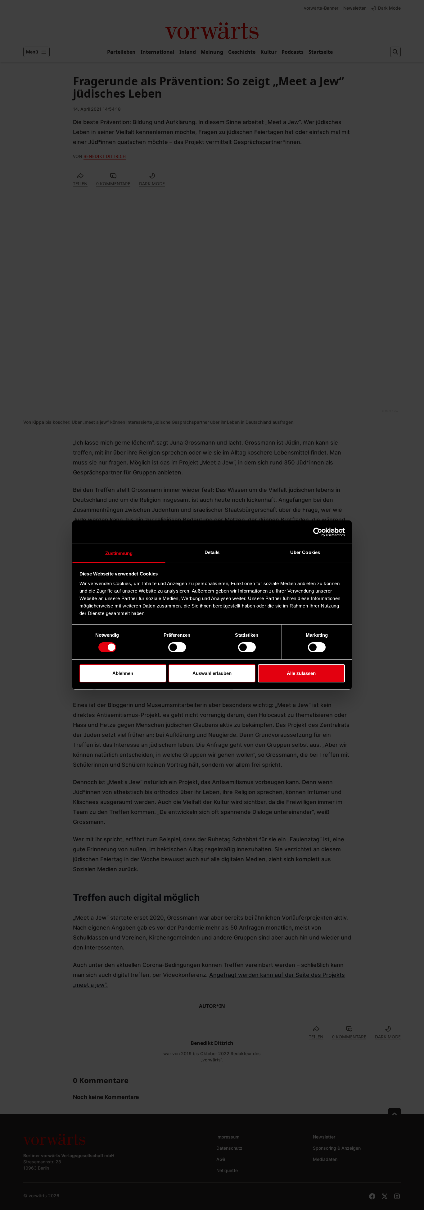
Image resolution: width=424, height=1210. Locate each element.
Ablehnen (122, 673)
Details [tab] (212, 552)
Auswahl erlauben (212, 673)
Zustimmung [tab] (119, 553)
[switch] (177, 647)
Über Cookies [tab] (305, 552)
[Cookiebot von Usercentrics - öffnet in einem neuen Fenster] (318, 532)
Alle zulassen (301, 673)
